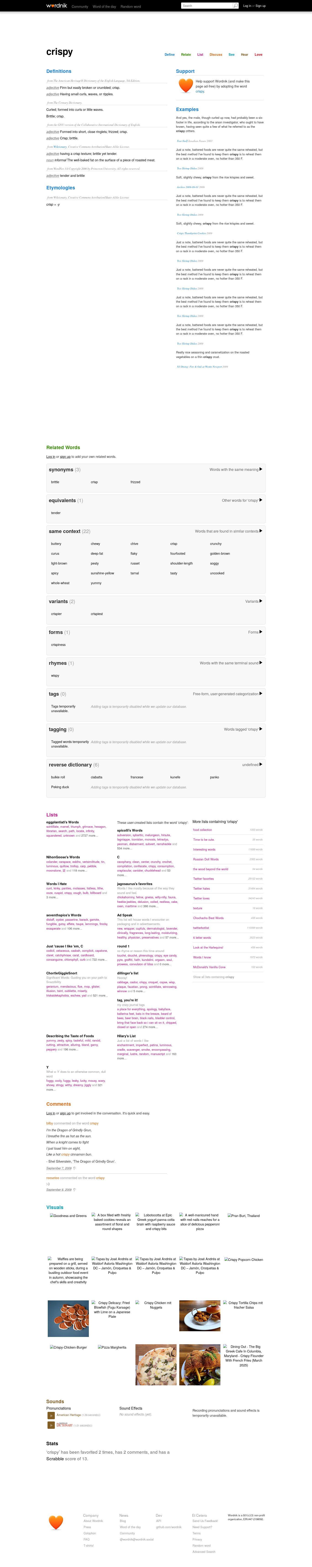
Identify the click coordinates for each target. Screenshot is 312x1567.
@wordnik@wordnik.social (137, 1539)
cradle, (122, 1049)
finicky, (104, 924)
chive (134, 543)
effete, (71, 924)
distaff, (51, 919)
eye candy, (170, 955)
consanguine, (55, 959)
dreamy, (79, 1085)
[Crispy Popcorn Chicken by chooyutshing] (244, 1259)
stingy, (60, 1085)
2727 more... (89, 835)
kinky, (58, 888)
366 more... (150, 906)
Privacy (197, 1539)
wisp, (172, 982)
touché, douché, (128, 955)
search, (63, 831)
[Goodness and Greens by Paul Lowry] (68, 1215)
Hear (244, 54)
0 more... (166, 964)
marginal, (123, 1054)
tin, (103, 861)
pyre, (120, 959)
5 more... (139, 991)
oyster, (60, 919)
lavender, (172, 928)
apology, (153, 1009)
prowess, (123, 964)
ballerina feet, (126, 1013)
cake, (174, 901)
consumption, (166, 866)
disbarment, (137, 844)
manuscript (158, 1054)
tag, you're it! (127, 1000)
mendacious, (69, 986)
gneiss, (150, 897)
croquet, (154, 982)
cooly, (59, 1080)
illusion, (51, 991)
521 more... (100, 995)
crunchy (216, 543)
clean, (136, 861)
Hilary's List (126, 1036)
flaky (134, 553)
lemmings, (92, 924)
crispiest (97, 613)
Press (87, 1527)
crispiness (58, 644)
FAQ (87, 1539)
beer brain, (132, 1018)
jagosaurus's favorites (134, 883)
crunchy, (156, 861)
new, (120, 928)
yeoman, (123, 844)
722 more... (99, 959)
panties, (67, 888)
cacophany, (124, 861)
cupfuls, (141, 928)
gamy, (94, 1044)
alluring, (76, 1044)
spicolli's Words (130, 830)
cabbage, (123, 982)
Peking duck (60, 786)
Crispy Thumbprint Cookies (191, 233)
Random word (131, 6)
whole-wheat (60, 582)
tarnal (135, 572)
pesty (95, 563)
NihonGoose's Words (63, 857)
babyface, (165, 1009)
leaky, (76, 1080)
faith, (138, 959)
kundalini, (148, 959)
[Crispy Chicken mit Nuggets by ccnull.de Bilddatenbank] (156, 1304)
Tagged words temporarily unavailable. (70, 743)
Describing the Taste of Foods (70, 1036)
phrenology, (147, 955)
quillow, (65, 866)
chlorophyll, (72, 959)
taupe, (80, 924)
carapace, (65, 861)
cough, (78, 893)
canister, (139, 870)
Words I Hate (56, 883)
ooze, (50, 893)
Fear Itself (182, 141)
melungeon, (153, 835)
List (200, 54)
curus (55, 553)
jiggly (88, 1085)
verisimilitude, (91, 861)
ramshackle (164, 844)
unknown (69, 835)
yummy (96, 582)
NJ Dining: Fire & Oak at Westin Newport (199, 366)
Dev (159, 1515)
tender (56, 512)
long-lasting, (153, 933)
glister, (96, 986)
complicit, (88, 950)
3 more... (52, 897)
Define (170, 54)
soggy (214, 563)
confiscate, (141, 866)
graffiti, (129, 959)
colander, (52, 861)
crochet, (167, 861)
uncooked (217, 572)
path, (72, 831)
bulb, (86, 893)
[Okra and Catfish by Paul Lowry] (206, 1315)
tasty (173, 572)
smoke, (146, 1049)
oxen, (121, 906)
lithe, (100, 888)
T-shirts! (89, 1545)
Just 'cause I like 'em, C (64, 946)
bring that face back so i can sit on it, (141, 1022)
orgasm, (161, 959)
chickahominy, (126, 897)
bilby (49, 1123)
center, (146, 861)
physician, (135, 937)
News (123, 1515)
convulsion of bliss (142, 964)
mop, (88, 986)
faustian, (134, 986)
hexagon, (100, 826)
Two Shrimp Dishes (187, 168)
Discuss (216, 54)
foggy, (50, 1080)
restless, (165, 901)
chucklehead (153, 870)
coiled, (155, 901)
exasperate (53, 928)
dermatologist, (156, 928)
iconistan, (138, 839)
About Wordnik (93, 1521)
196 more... (70, 1049)
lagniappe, (124, 839)
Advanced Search (204, 1551)
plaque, (122, 986)
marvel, (65, 826)
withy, (69, 1085)
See (232, 54)
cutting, (51, 1044)
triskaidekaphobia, (58, 995)
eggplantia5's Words (62, 822)
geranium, (53, 986)
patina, (155, 1045)
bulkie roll (58, 776)
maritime (131, 906)
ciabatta (96, 776)
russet (135, 563)
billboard (96, 893)
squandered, (54, 835)
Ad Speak (124, 915)
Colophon (90, 1533)
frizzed (135, 481)
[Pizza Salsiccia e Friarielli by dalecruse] (162, 1371)
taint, (61, 991)
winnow (122, 991)
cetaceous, (63, 950)
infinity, (90, 831)
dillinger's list (127, 973)
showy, (51, 1085)
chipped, (171, 1022)
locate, (81, 831)
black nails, (147, 1018)
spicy (54, 572)
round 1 (123, 946)
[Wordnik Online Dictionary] (56, 5)
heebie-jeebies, (127, 901)
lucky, (84, 1080)
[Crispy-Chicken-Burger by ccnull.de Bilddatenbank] (68, 1346)
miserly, (82, 991)
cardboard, (88, 955)
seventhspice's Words (63, 915)
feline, (140, 897)
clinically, (123, 933)
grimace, (88, 826)
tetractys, (163, 839)
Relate (186, 54)
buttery (56, 543)
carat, (77, 955)
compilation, (125, 866)
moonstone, (54, 870)
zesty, (61, 1040)
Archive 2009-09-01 (187, 187)
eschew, (76, 995)
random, (145, 1054)
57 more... (172, 937)
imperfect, (143, 1045)
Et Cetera (199, 1515)
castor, (134, 982)
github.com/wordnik (168, 1527)
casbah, (76, 950)
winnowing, (170, 986)
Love (258, 54)
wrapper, (130, 928)
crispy (200, 91)
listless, (92, 888)
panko (214, 776)
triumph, (76, 826)
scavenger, (134, 1049)
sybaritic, (139, 835)
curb (83, 959)
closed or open (127, 1027)
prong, (144, 986)
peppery (52, 1049)
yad (84, 995)
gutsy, (62, 924)
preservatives (151, 937)
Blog (123, 1521)
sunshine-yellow (102, 572)
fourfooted (177, 553)
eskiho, (77, 861)
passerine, (72, 919)
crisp (94, 481)
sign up (65, 456)
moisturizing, (169, 933)
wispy (55, 675)
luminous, (53, 866)
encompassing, (161, 1049)
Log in (50, 456)
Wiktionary (60, 146)
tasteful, (79, 1040)
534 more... (124, 848)
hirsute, (166, 835)
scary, (102, 1080)
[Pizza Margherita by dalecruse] (112, 1346)
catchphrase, (64, 955)
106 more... (74, 928)
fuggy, (67, 1080)
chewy (95, 543)
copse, (164, 982)
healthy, (122, 937)
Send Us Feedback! (205, 1521)
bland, (86, 1044)
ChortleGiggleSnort (61, 973)
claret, (50, 955)
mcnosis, (151, 839)
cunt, (50, 888)
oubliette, (71, 991)
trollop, (75, 866)
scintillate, (53, 826)
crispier (56, 613)
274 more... (150, 1027)
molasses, (80, 888)
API (158, 1521)
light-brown (59, 563)
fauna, (172, 897)
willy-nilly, (161, 897)
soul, (170, 959)
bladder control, (165, 1018)
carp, (83, 866)
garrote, (95, 919)
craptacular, (125, 870)
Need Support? (202, 1527)
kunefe (175, 776)
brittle (55, 481)
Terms (197, 1533)
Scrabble (55, 1458)
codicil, (51, 950)
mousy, (93, 1080)
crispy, (152, 866)
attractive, (64, 1044)
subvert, (151, 844)
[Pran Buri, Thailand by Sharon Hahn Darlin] (244, 1215)
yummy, (51, 1040)
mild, (88, 1040)
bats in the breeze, (148, 1013)
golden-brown (220, 553)
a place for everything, (132, 1009)
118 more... (79, 870)
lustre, (134, 1054)
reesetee (52, 1177)
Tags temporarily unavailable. (63, 708)
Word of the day (104, 6)
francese (137, 776)
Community (80, 6)
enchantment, (126, 1045)
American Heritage (69, 1415)
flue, (81, 986)
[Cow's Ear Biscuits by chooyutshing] (75, 1318)
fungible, (52, 924)
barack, (84, 919)
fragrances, (137, 933)
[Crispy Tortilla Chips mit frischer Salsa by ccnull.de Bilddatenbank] (243, 1304)
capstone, (101, 950)
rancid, (96, 1040)
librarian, (52, 831)
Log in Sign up (254, 5)
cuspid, (59, 893)
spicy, (70, 1040)
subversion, (125, 835)
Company (91, 1515)
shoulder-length (181, 563)
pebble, (92, 866)
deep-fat (97, 553)
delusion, (144, 901)
